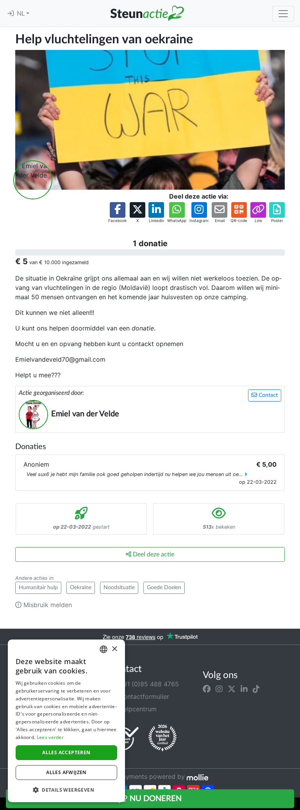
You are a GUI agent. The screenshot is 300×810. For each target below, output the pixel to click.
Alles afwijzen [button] (66, 772)
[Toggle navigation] (283, 13)
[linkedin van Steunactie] (244, 689)
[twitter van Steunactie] (232, 689)
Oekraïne (80, 587)
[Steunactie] (147, 13)
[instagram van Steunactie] (219, 689)
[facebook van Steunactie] (207, 689)
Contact (267, 395)
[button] (117, 213)
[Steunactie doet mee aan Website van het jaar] (162, 738)
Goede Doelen (164, 587)
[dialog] (66, 720)
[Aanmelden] (10, 13)
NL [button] (21, 14)
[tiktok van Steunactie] (256, 689)
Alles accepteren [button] (66, 752)
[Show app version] (294, 804)
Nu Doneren (155, 799)
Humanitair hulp (38, 587)
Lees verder (50, 737)
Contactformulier (143, 696)
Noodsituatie (119, 587)
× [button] (114, 649)
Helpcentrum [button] (137, 709)
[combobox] (103, 649)
